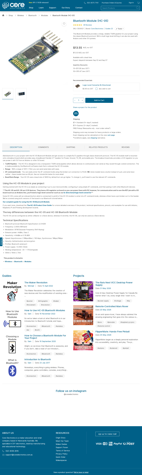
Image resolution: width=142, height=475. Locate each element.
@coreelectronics (71, 394)
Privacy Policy (61, 454)
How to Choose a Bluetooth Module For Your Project (45, 336)
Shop (11, 15)
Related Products (98, 147)
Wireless (20, 15)
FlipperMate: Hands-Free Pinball (112, 331)
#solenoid (113, 348)
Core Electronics (97, 29)
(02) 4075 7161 (93, 3)
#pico (100, 322)
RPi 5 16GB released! (39, 2)
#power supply (103, 301)
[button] (7, 93)
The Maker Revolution (35, 282)
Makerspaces (61, 460)
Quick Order (60, 457)
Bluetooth (32, 15)
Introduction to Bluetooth (37, 359)
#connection (31, 326)
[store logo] (13, 5)
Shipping (70, 147)
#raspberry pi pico (127, 322)
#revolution (45, 305)
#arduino (101, 348)
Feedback (1, 242)
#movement (31, 305)
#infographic (43, 301)
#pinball (126, 348)
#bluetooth (46, 326)
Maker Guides (61, 444)
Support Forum (62, 447)
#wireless (59, 326)
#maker (56, 301)
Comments (43, 147)
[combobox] (120, 8)
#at (28, 330)
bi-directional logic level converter (77, 193)
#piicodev (111, 322)
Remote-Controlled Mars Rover (111, 306)
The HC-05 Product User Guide (39, 205)
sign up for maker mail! (107, 434)
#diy (128, 301)
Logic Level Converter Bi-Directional (97, 85)
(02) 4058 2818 (12, 451)
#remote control (104, 326)
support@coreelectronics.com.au (19, 455)
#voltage (117, 301)
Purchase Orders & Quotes (112, 3)
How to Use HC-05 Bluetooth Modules (44, 310)
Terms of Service (63, 450)
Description (16, 147)
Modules (44, 15)
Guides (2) (109, 29)
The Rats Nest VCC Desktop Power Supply (114, 283)
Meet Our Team (62, 441)
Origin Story (60, 438)
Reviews (126, 147)
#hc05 (37, 330)
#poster (30, 301)
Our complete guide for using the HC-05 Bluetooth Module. (26, 202)
